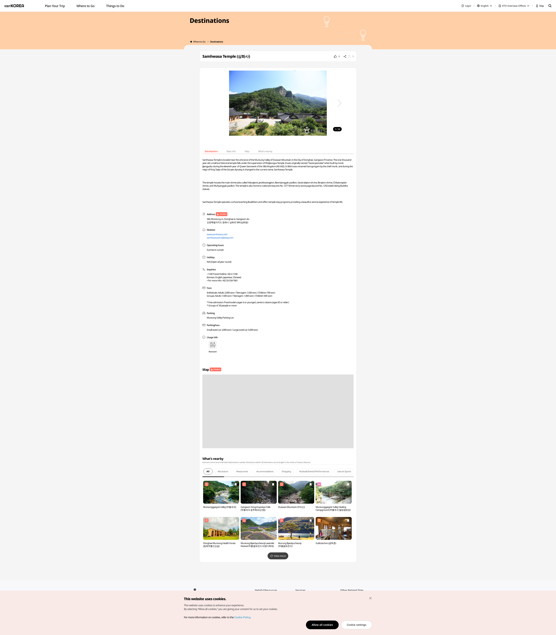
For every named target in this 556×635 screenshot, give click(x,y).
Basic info (231, 151)
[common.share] (345, 56)
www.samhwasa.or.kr (217, 234)
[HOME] (191, 41)
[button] (339, 103)
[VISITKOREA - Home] (14, 6)
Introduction (211, 151)
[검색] (550, 6)
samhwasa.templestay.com (220, 237)
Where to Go (199, 41)
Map (247, 151)
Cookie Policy (242, 617)
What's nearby (265, 151)
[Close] (370, 598)
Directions (223, 214)
